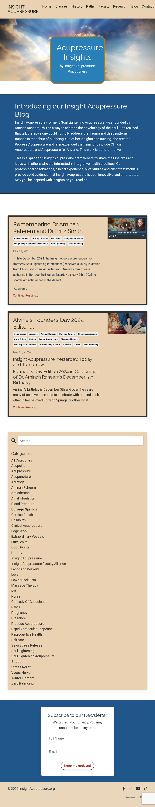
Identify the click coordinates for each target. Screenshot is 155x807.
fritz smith (56, 238)
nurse (16, 596)
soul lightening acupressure (33, 656)
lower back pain (23, 580)
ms (13, 591)
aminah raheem (21, 238)
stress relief (21, 667)
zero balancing (76, 244)
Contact (148, 6)
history (32, 339)
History (76, 6)
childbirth (18, 520)
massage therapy (69, 339)
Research (120, 6)
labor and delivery (25, 569)
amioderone (20, 493)
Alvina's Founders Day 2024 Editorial (48, 323)
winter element (22, 678)
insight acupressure (73, 238)
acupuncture (21, 477)
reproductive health (26, 634)
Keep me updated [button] (77, 766)
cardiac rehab (22, 515)
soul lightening (58, 244)
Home (47, 6)
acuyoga (33, 334)
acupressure (20, 334)
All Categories (21, 460)
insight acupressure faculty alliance (31, 244)
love (15, 574)
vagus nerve (21, 673)
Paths (90, 6)
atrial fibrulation (23, 498)
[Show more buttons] (142, 236)
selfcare (67, 345)
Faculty (104, 6)
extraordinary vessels (27, 536)
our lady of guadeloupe (25, 345)
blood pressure (22, 504)
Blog (134, 6)
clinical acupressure (87, 334)
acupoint (18, 466)
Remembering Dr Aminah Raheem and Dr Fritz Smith (48, 227)
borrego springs (40, 238)
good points (20, 339)
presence (18, 618)
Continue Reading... (25, 295)
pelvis (15, 607)
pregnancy (19, 613)
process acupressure (50, 345)
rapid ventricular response (32, 629)
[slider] (126, 236)
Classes (61, 6)
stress (77, 345)
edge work (19, 531)
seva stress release (26, 645)
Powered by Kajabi (136, 797)
